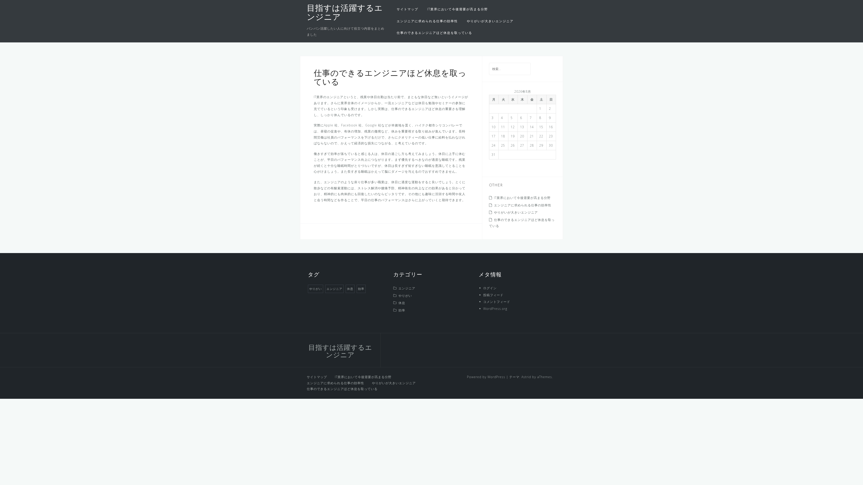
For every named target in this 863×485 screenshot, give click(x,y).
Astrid (526, 377)
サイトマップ (407, 9)
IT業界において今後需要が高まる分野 (457, 9)
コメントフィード (496, 302)
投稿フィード (493, 295)
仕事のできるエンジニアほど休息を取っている (434, 33)
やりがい (315, 289)
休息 (350, 289)
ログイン (490, 288)
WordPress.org (495, 308)
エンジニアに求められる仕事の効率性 (427, 21)
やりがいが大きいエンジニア (490, 21)
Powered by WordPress (486, 377)
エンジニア (334, 289)
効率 (361, 289)
